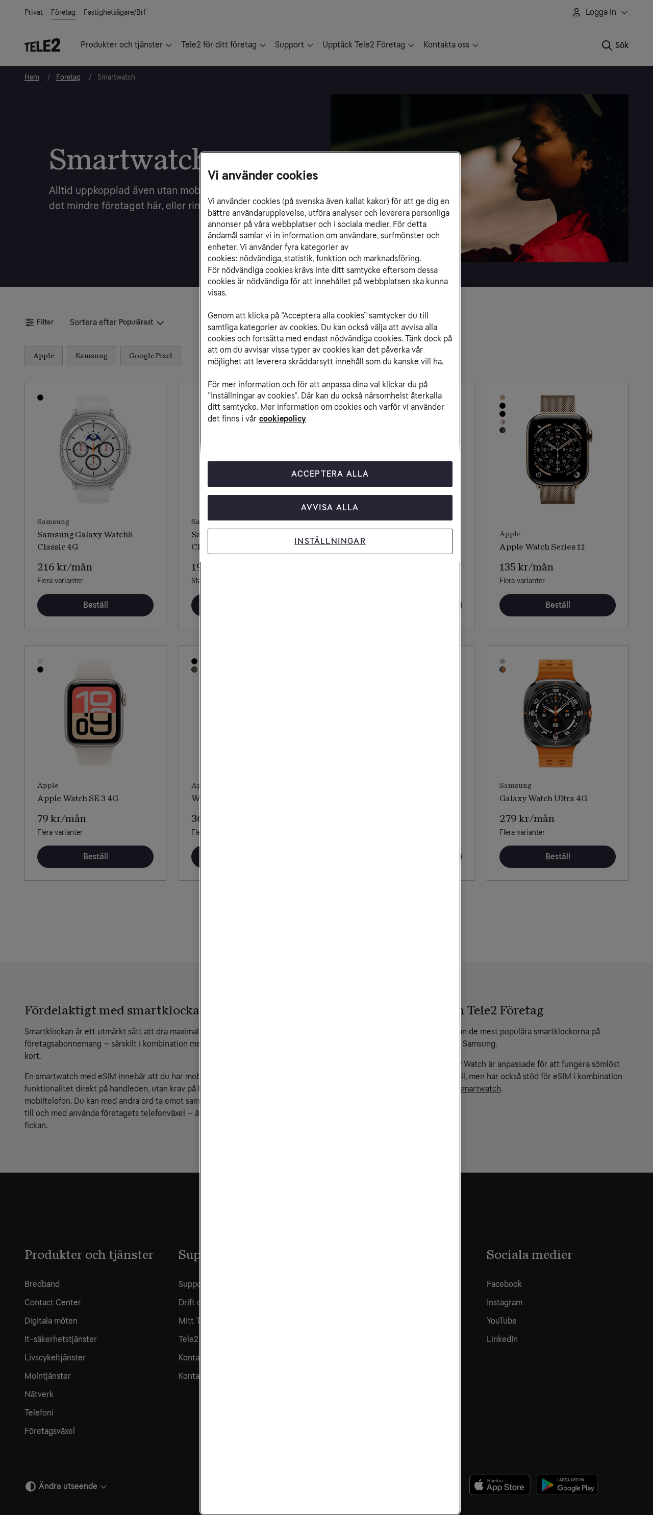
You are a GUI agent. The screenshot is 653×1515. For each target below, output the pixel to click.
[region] (330, 833)
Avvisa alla (330, 507)
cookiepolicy (282, 419)
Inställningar (330, 541)
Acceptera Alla (330, 474)
